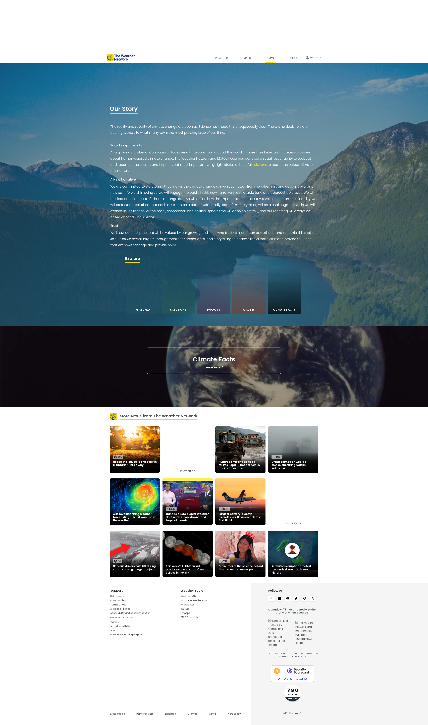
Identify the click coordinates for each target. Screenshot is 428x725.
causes (145, 164)
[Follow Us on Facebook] (271, 599)
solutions (260, 164)
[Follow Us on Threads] (304, 599)
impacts (165, 164)
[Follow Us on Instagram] (279, 599)
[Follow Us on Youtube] (288, 599)
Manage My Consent (122, 617)
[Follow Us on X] (313, 599)
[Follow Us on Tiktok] (296, 599)
